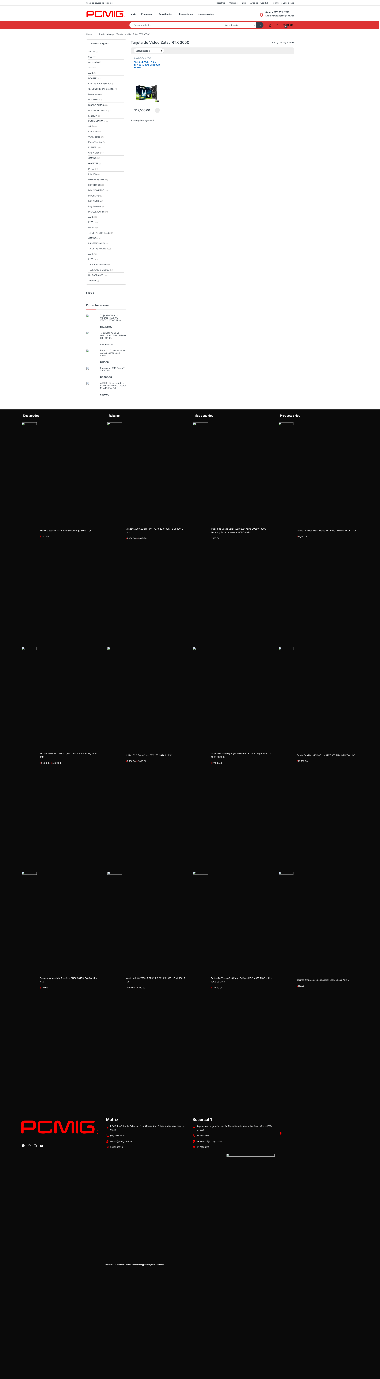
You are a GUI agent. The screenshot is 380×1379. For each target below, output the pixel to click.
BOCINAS (94, 78)
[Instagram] (35, 1145)
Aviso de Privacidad (259, 3)
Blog (244, 3)
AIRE (92, 126)
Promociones (186, 14)
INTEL (93, 169)
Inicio (133, 14)
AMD (92, 67)
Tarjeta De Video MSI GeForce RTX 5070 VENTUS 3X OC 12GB (326, 530)
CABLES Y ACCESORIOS (101, 83)
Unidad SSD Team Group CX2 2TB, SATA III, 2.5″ (148, 755)
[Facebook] (23, 1145)
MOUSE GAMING (98, 190)
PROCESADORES (98, 211)
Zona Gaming (165, 14)
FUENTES (94, 147)
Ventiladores (96, 137)
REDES (93, 227)
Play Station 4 (96, 206)
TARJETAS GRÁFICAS (142, 59)
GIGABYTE (94, 163)
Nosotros (220, 3)
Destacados (95, 94)
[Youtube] (41, 1145)
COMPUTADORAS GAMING (102, 89)
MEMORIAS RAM (98, 179)
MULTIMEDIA (95, 201)
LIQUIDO (94, 131)
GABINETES (96, 152)
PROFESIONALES (98, 243)
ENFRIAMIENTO (98, 121)
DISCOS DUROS (98, 105)
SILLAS (93, 51)
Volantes (93, 280)
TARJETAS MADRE (99, 248)
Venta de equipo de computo (99, 3)
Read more (157, 110)
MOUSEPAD (95, 195)
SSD (92, 56)
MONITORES (96, 185)
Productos (146, 14)
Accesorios (95, 62)
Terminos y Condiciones (283, 3)
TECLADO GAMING (99, 264)
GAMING (137, 58)
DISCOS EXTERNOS (99, 110)
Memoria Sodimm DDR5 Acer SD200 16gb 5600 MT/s (65, 530)
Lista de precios (206, 14)
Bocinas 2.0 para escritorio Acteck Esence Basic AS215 (323, 980)
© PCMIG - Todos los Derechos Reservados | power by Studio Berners (134, 1265)
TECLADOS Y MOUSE (100, 270)
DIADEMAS (95, 99)
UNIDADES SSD (97, 275)
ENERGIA (94, 115)
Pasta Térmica (96, 142)
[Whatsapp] (29, 1145)
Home (89, 34)
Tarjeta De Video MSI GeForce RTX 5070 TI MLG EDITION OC (326, 755)
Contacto (233, 3)
